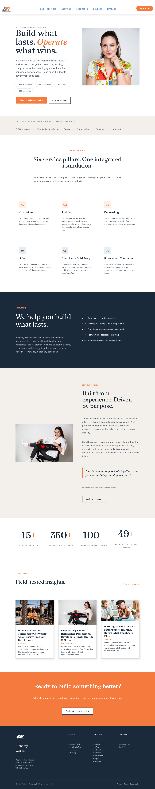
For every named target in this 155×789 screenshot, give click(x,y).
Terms (126, 784)
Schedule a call (124, 744)
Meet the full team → (94, 499)
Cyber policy (135, 784)
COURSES (97, 9)
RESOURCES (82, 9)
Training (22, 644)
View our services (59, 100)
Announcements (69, 644)
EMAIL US (111, 9)
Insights (96, 759)
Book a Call (145, 8)
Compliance (71, 750)
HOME (41, 9)
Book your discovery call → (77, 711)
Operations (71, 744)
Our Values (97, 753)
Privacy (120, 784)
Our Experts (97, 750)
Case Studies (98, 756)
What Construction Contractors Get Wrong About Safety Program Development (32, 635)
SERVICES (51, 9)
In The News (97, 761)
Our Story (96, 744)
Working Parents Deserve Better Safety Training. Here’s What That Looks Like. (119, 631)
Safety (78, 747)
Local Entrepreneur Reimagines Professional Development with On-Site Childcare (77, 635)
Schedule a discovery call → (31, 100)
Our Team (96, 747)
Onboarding (71, 747)
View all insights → (131, 584)
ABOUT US (66, 9)
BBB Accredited (25, 91)
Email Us (122, 747)
